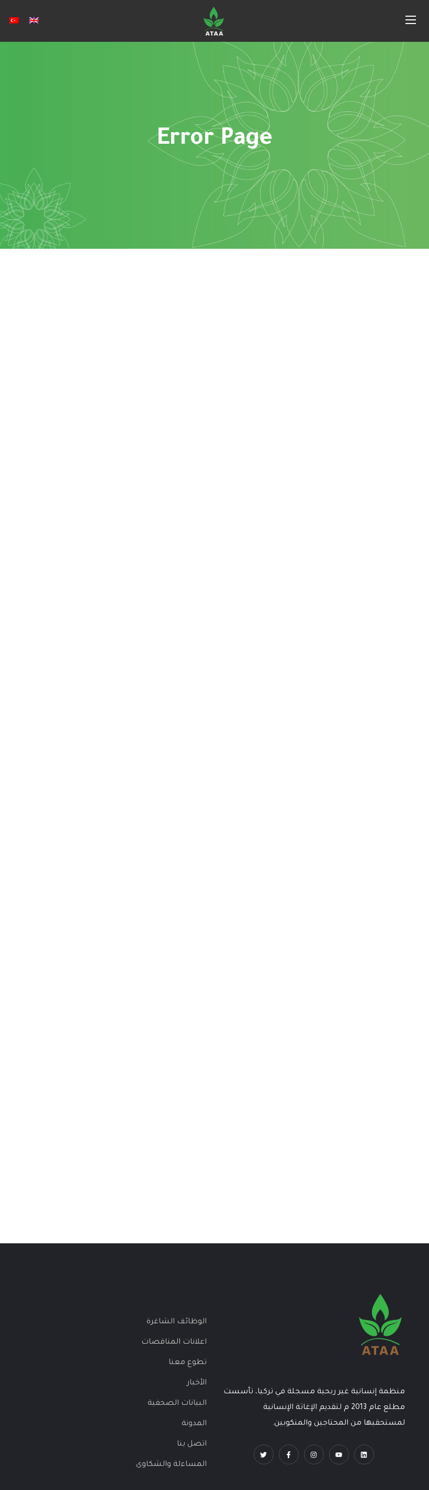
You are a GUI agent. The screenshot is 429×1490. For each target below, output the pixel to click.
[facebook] (289, 1454)
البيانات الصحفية (177, 1404)
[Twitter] (264, 1454)
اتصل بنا (192, 1444)
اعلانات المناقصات (174, 1342)
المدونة (194, 1424)
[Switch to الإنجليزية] (34, 21)
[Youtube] (339, 1454)
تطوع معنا (187, 1363)
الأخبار (197, 1383)
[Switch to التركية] (14, 21)
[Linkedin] (364, 1454)
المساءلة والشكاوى (171, 1465)
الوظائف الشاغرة (176, 1322)
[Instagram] (314, 1454)
